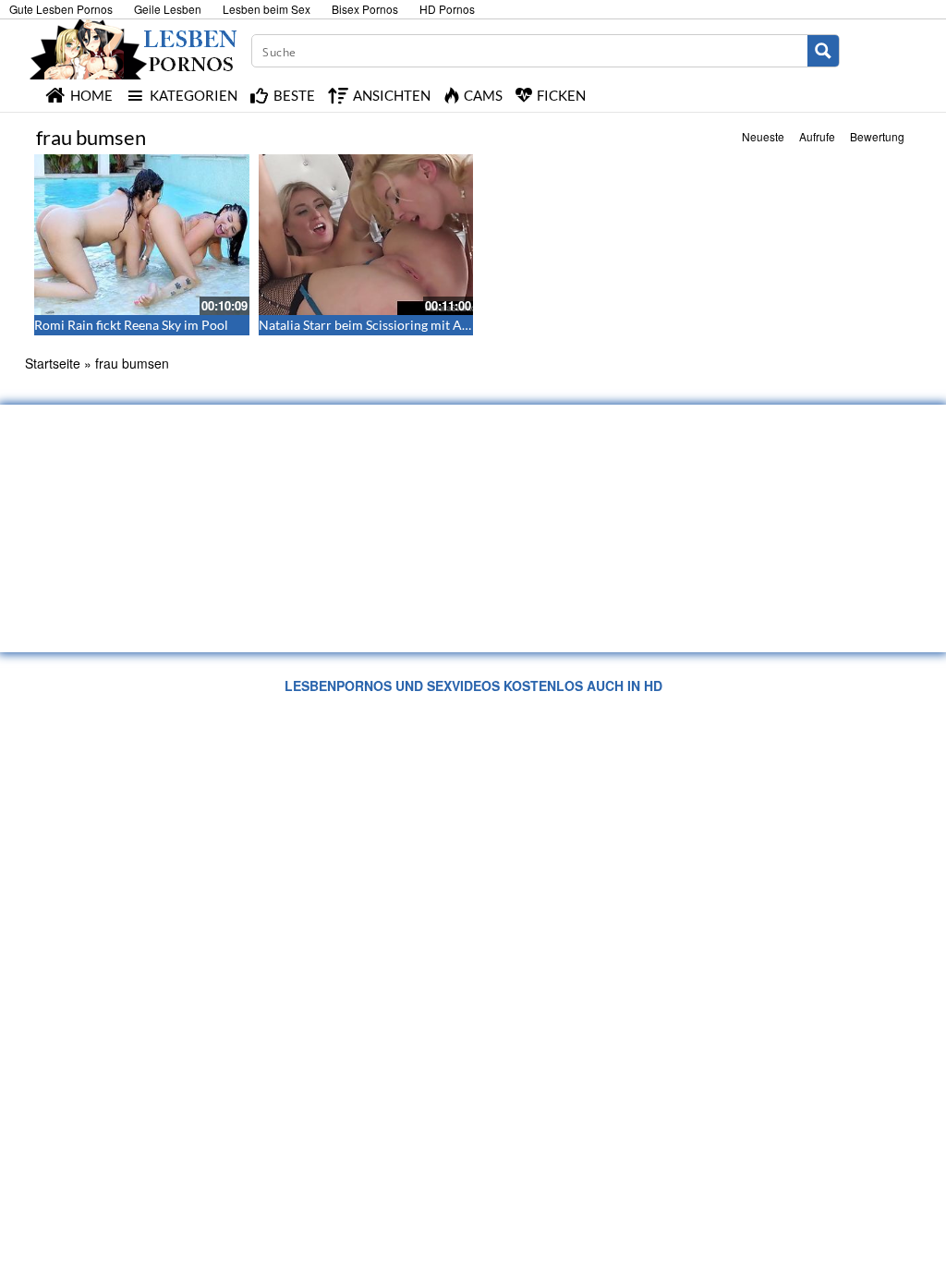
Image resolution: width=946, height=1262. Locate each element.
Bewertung (877, 136)
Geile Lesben (167, 8)
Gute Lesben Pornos (61, 8)
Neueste (763, 136)
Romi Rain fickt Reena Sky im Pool (131, 325)
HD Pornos (447, 8)
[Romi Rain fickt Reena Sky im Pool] (141, 234)
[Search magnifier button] (823, 51)
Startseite (52, 363)
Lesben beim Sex (266, 8)
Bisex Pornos (365, 8)
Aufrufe (817, 136)
